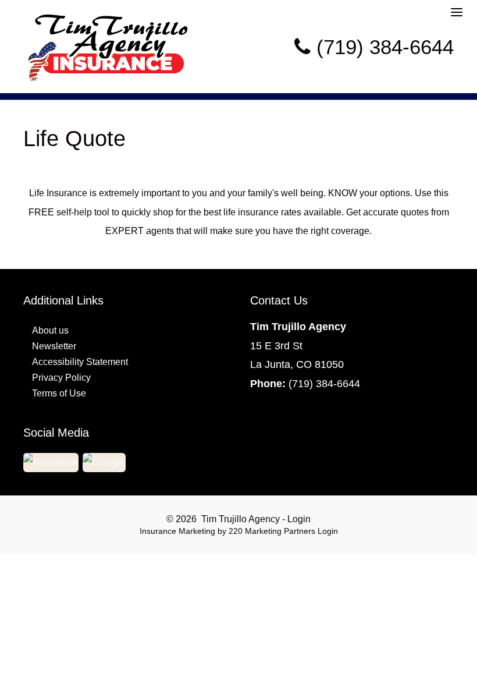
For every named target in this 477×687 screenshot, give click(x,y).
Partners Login (311, 531)
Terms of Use (59, 393)
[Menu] (456, 11)
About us (50, 330)
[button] (51, 462)
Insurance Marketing (177, 531)
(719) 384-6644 (324, 383)
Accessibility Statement (80, 362)
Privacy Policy (61, 378)
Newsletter (54, 346)
